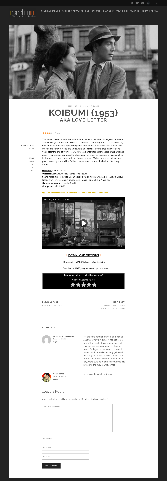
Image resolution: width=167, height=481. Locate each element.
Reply (55, 342)
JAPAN (31, 171)
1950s (31, 161)
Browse (96, 11)
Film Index (122, 11)
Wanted (134, 11)
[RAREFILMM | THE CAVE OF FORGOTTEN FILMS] (22, 17)
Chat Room (109, 11)
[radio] (72, 285)
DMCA (155, 11)
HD (33, 168)
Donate (146, 11)
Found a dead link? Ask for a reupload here (65, 11)
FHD (32, 164)
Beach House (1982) (52, 305)
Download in (71, 262)
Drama (95, 106)
